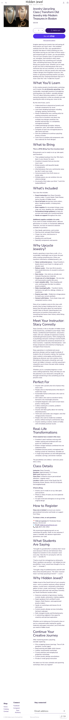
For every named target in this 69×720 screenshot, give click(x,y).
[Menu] (2, 3)
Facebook (16, 706)
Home (6, 707)
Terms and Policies (34, 717)
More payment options (49, 40)
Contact (6, 711)
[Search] (6, 3)
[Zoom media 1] (16, 16)
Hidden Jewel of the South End (15, 717)
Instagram (16, 708)
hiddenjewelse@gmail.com (48, 525)
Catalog (6, 709)
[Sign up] (64, 711)
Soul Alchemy (18, 711)
